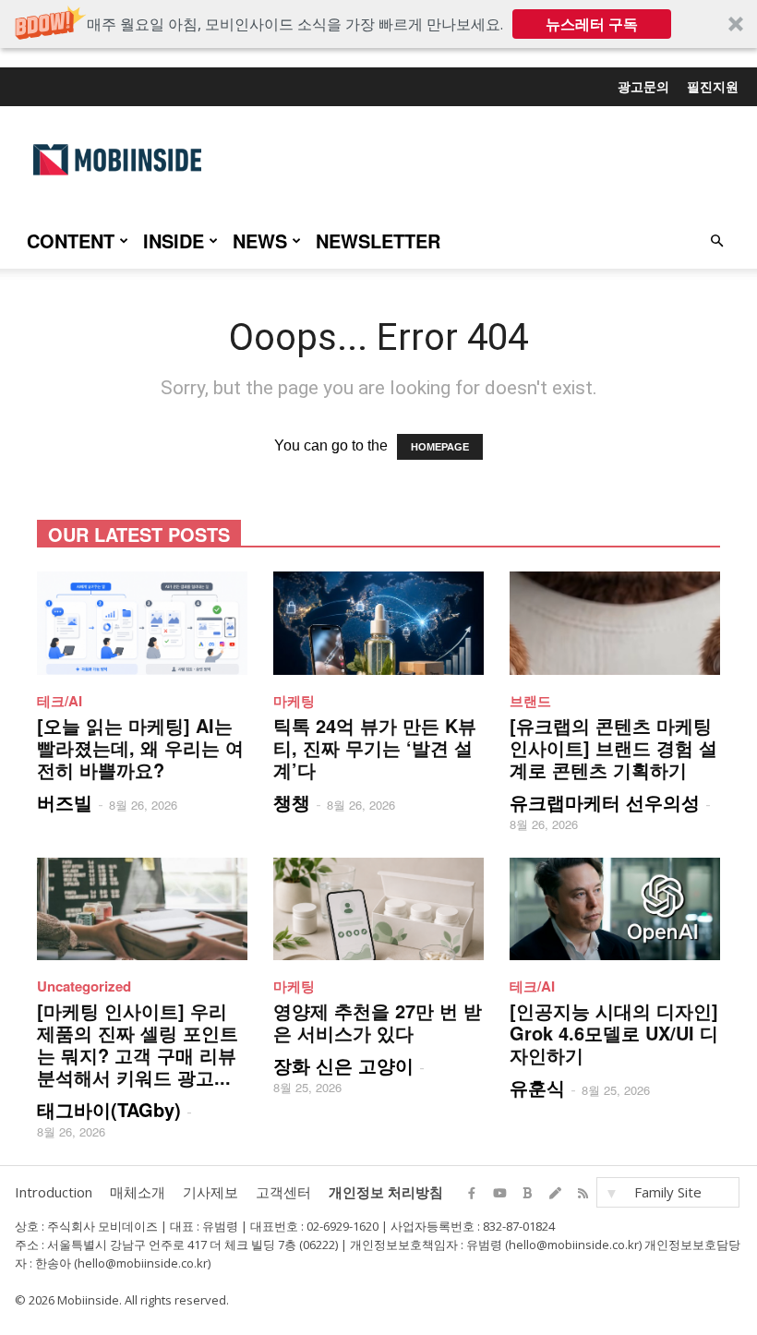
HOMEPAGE (440, 446)
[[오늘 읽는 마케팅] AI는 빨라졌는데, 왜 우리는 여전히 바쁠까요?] (142, 623)
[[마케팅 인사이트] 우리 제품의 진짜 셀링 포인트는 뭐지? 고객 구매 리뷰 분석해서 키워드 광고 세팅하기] (142, 909)
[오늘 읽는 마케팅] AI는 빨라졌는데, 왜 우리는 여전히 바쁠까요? (140, 747)
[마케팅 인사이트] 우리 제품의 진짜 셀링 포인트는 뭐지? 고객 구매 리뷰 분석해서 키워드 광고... (137, 1043)
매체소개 (137, 1192)
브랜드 (530, 701)
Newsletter (378, 240)
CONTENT (70, 240)
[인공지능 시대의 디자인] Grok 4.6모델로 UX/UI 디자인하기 (614, 1032)
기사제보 (210, 1192)
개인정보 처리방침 (386, 1192)
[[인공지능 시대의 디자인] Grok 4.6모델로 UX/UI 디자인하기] (615, 909)
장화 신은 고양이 (343, 1065)
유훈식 (537, 1087)
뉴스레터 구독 (592, 24)
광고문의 (643, 86)
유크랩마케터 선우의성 (605, 801)
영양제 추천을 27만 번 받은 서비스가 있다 (377, 1021)
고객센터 (283, 1192)
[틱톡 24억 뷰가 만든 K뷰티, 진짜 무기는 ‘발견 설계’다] (378, 623)
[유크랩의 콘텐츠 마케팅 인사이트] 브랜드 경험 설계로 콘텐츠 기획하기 (613, 747)
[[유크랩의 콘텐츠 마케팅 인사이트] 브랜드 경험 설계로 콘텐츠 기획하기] (615, 623)
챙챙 (291, 801)
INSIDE (173, 240)
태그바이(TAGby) (109, 1109)
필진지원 (713, 86)
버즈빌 (64, 801)
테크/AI (59, 701)
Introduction (53, 1192)
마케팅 (294, 701)
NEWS (260, 240)
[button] (378, 24)
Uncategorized (84, 986)
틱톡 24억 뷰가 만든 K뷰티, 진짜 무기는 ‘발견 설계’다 (374, 747)
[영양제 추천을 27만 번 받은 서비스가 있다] (378, 909)
